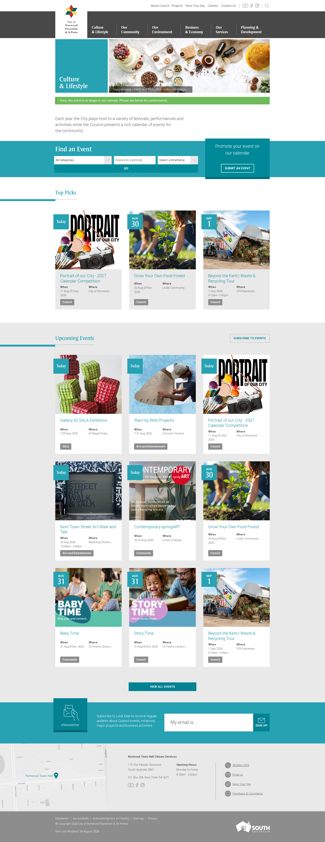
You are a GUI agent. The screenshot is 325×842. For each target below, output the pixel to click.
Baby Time (69, 633)
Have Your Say (195, 6)
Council (67, 302)
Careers (213, 6)
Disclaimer (62, 818)
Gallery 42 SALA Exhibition (83, 420)
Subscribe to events (250, 338)
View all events (162, 686)
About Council (160, 6)
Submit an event (237, 168)
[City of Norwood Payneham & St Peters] (71, 19)
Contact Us (228, 6)
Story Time (144, 633)
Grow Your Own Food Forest (159, 275)
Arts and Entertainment (150, 446)
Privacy (152, 818)
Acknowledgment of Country (111, 818)
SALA (65, 446)
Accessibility (81, 818)
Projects (177, 6)
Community (143, 553)
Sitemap (138, 818)
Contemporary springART (157, 526)
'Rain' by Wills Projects (154, 420)
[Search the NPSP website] (267, 5)
